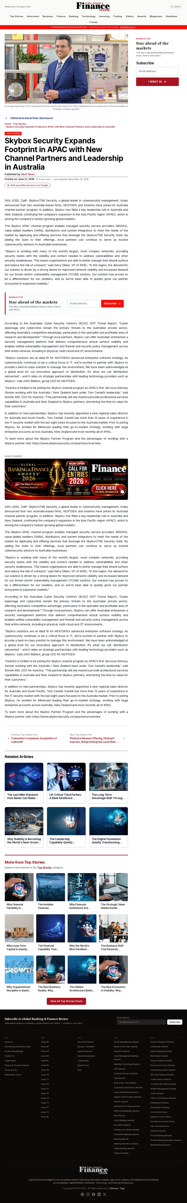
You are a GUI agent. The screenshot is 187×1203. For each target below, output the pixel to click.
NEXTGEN (70, 205)
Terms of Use (11, 1070)
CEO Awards (119, 1069)
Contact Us (10, 1056)
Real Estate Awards (159, 1056)
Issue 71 (44, 1107)
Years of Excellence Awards (163, 1098)
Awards (141, 16)
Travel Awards (157, 1093)
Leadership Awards (159, 1046)
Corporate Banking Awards (126, 1092)
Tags (122, 1188)
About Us (9, 1042)
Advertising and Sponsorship (17, 1046)
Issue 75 (45, 1089)
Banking (73, 16)
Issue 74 (45, 1093)
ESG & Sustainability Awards (126, 1111)
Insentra (89, 205)
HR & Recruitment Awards (162, 1075)
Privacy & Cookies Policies (17, 1065)
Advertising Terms (13, 1075)
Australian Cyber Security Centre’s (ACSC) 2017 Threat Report (73, 323)
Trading (117, 16)
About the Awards (86, 1042)
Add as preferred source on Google (29, 185)
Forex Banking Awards (124, 1120)
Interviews (33, 16)
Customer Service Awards (126, 1073)
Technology (89, 16)
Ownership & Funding (159, 1107)
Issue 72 (45, 1103)
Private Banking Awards (161, 1135)
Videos (130, 16)
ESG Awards (119, 1116)
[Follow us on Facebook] (93, 1194)
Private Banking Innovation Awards (165, 1140)
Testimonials (83, 1061)
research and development (22, 337)
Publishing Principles (159, 1103)
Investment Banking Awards (126, 1134)
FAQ (79, 1070)
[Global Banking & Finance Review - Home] (93, 6)
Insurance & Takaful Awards (127, 1130)
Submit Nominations (86, 1056)
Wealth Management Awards (163, 1089)
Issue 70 (45, 1112)
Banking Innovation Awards (126, 1144)
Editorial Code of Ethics (160, 1117)
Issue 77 (45, 1079)
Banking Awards (121, 1139)
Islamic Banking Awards (161, 1051)
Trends (93, 22)
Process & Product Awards (162, 1065)
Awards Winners (85, 1051)
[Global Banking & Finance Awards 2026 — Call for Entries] (66, 479)
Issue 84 (45, 1046)
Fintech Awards (121, 1101)
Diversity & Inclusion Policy (162, 1121)
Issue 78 (45, 1075)
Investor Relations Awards (162, 1042)
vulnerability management (50, 274)
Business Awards (121, 1051)
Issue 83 (45, 1051)
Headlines (171, 16)
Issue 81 (44, 1061)
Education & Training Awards (127, 1106)
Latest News (10, 1061)
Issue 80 (45, 1065)
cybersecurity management (100, 200)
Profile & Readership (14, 1051)
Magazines (156, 16)
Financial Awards (158, 1131)
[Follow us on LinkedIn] (99, 1194)
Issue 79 (45, 1070)
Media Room (83, 1065)
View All (45, 1117)
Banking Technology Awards (127, 1064)
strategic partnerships (57, 376)
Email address (123, 1018)
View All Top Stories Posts (66, 1001)
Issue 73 (45, 1098)
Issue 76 (45, 1084)
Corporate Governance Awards (128, 1087)
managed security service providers (90, 226)
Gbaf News (28, 174)
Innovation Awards (122, 1125)
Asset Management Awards (126, 1042)
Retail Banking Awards (160, 1145)
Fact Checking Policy (159, 1126)
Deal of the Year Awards (125, 1083)
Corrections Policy (158, 1112)
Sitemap (114, 1188)
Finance (61, 16)
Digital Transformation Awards (127, 1097)
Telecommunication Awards (162, 1070)
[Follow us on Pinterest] (82, 1194)
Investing (104, 16)
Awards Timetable (86, 1046)
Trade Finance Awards (160, 1079)
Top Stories (16, 16)
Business (48, 16)
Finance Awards (121, 1153)
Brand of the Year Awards (125, 1046)
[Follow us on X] (104, 1194)
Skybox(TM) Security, (43, 200)
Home (8, 124)
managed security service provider (89, 532)
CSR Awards (119, 1078)
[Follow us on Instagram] (88, 1194)
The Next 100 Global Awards (163, 1084)
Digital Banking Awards (124, 1148)
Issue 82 (45, 1056)
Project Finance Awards (161, 1061)
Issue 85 (45, 1042)
